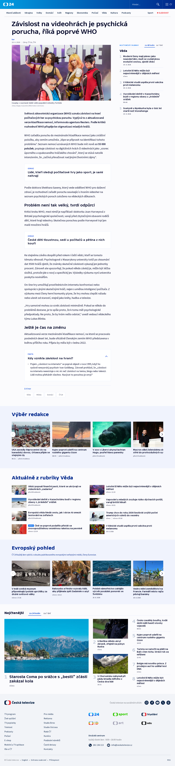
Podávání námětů (52, 740)
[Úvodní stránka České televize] (19, 702)
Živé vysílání (10, 718)
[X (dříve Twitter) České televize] (163, 702)
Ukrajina (29, 12)
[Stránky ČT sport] (120, 714)
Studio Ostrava (51, 727)
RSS (169, 760)
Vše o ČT (8, 749)
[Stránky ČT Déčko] (93, 723)
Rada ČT (47, 731)
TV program (10, 714)
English (25, 760)
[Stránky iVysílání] (150, 714)
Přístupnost (54, 760)
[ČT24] (8, 4)
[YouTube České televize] (157, 702)
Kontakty (48, 749)
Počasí (95, 12)
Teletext (8, 727)
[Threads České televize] (168, 702)
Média (39, 394)
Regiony (69, 12)
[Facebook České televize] (152, 702)
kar (13, 39)
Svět (59, 12)
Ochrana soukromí (38, 760)
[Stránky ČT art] (118, 723)
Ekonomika (82, 12)
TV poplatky (10, 722)
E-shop (7, 740)
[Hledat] (158, 4)
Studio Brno (49, 722)
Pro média (48, 714)
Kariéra (47, 736)
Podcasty (126, 12)
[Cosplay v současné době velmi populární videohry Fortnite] (61, 73)
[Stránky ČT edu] (147, 723)
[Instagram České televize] (146, 702)
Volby (39, 12)
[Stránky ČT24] (94, 714)
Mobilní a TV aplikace (14, 744)
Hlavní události (13, 12)
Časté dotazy (50, 744)
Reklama (48, 718)
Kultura (114, 12)
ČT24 (61, 394)
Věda (104, 12)
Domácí (49, 12)
